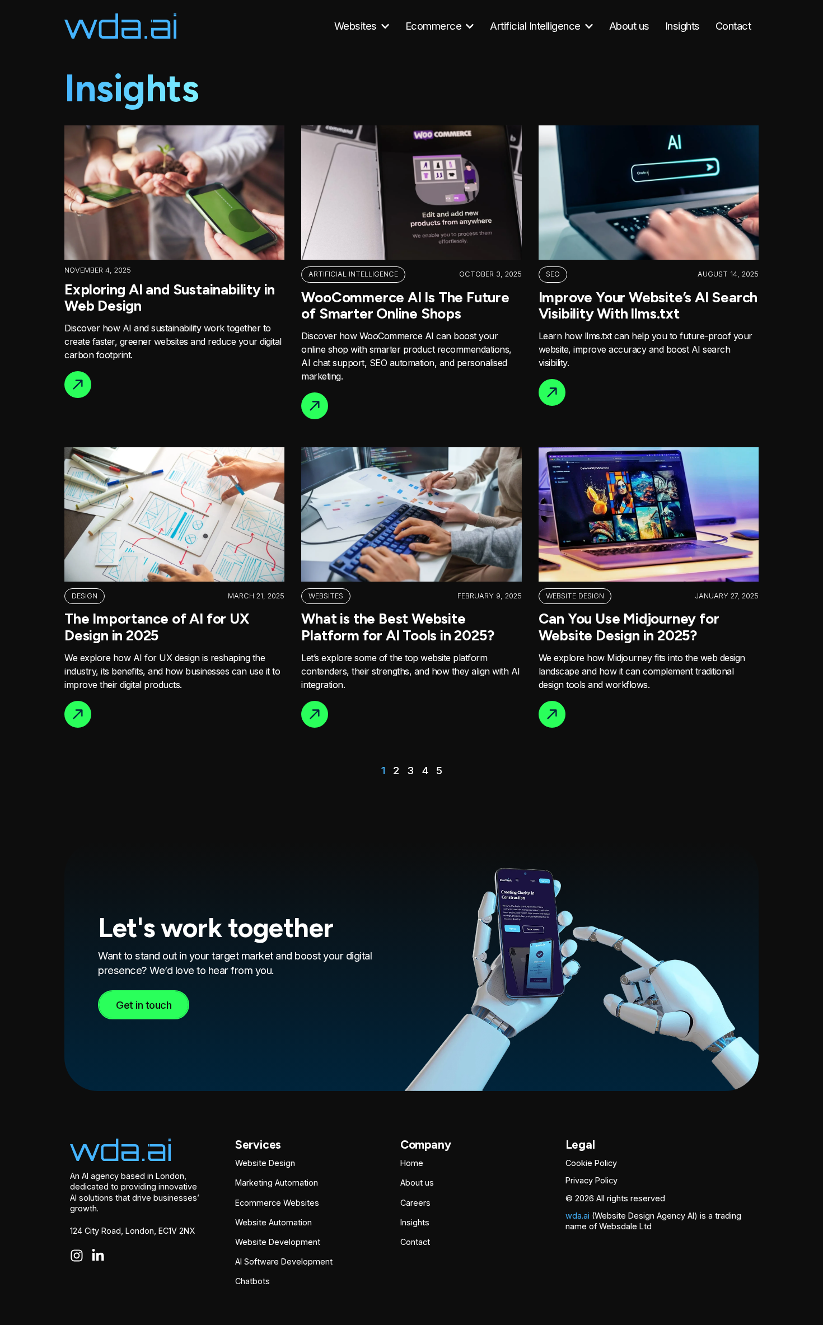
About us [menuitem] (629, 26)
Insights (414, 1222)
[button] (385, 26)
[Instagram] (76, 1255)
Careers (415, 1202)
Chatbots (252, 1281)
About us (417, 1182)
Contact (415, 1242)
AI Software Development (284, 1261)
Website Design (265, 1163)
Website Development (277, 1242)
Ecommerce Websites (277, 1202)
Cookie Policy (591, 1163)
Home (411, 1163)
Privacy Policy (591, 1180)
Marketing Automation (276, 1182)
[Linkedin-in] (98, 1255)
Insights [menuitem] (682, 26)
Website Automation (273, 1222)
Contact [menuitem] (733, 26)
